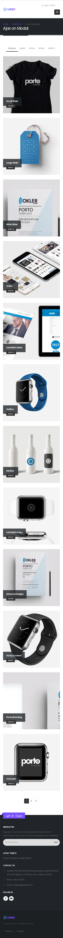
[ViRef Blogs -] (9, 9)
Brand (22, 48)
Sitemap (9, 931)
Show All (12, 48)
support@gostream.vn (23, 885)
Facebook (5, 898)
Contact (20, 931)
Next (36, 801)
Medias (41, 48)
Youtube (11, 898)
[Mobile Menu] (57, 12)
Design (32, 48)
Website (51, 48)
